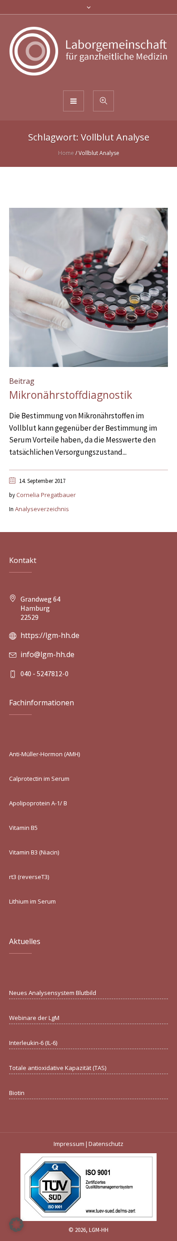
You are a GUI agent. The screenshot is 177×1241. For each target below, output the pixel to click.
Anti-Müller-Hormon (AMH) (44, 754)
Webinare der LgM (34, 1018)
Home (66, 153)
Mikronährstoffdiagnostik (70, 394)
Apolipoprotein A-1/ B (38, 803)
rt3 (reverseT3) (29, 877)
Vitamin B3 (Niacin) (34, 852)
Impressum (69, 1144)
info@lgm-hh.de (47, 654)
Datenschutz (105, 1144)
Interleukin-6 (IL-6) (33, 1043)
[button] (16, 1224)
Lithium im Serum (32, 901)
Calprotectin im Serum (39, 778)
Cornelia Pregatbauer (46, 495)
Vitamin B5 (23, 828)
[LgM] (88, 52)
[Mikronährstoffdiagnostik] (88, 286)
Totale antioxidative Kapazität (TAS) (57, 1068)
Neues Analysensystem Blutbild (52, 993)
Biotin (17, 1093)
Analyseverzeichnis (42, 509)
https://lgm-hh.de (49, 635)
